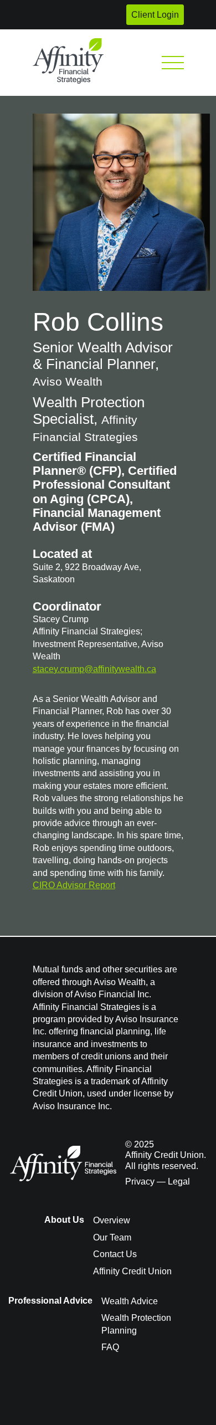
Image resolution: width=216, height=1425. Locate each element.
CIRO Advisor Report (74, 885)
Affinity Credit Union (132, 1271)
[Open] (173, 62)
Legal (179, 1181)
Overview (111, 1220)
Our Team (112, 1237)
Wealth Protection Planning (136, 1324)
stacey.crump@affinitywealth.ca (94, 669)
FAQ (110, 1347)
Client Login (155, 14)
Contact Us (115, 1254)
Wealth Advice (129, 1301)
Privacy (140, 1181)
